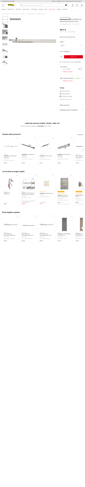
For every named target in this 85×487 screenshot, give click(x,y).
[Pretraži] (21, 5)
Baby (46, 9)
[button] (5, 19)
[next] (5, 64)
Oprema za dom (26, 9)
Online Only (65, 9)
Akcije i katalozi (52, 9)
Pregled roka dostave (68, 71)
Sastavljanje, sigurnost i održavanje (69, 110)
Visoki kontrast (78, 1)
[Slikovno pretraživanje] (66, 5)
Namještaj (4, 9)
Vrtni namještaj (34, 9)
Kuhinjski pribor (10, 9)
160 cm (62, 45)
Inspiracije (59, 9)
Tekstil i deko (18, 9)
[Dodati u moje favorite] (61, 56)
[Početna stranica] (2, 14)
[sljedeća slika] (83, 150)
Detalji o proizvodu (64, 105)
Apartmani (41, 9)
